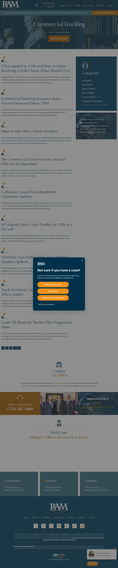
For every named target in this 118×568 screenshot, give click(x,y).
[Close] (82, 260)
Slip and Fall (53, 291)
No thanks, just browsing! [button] (46, 304)
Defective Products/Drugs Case (53, 298)
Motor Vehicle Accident (53, 284)
